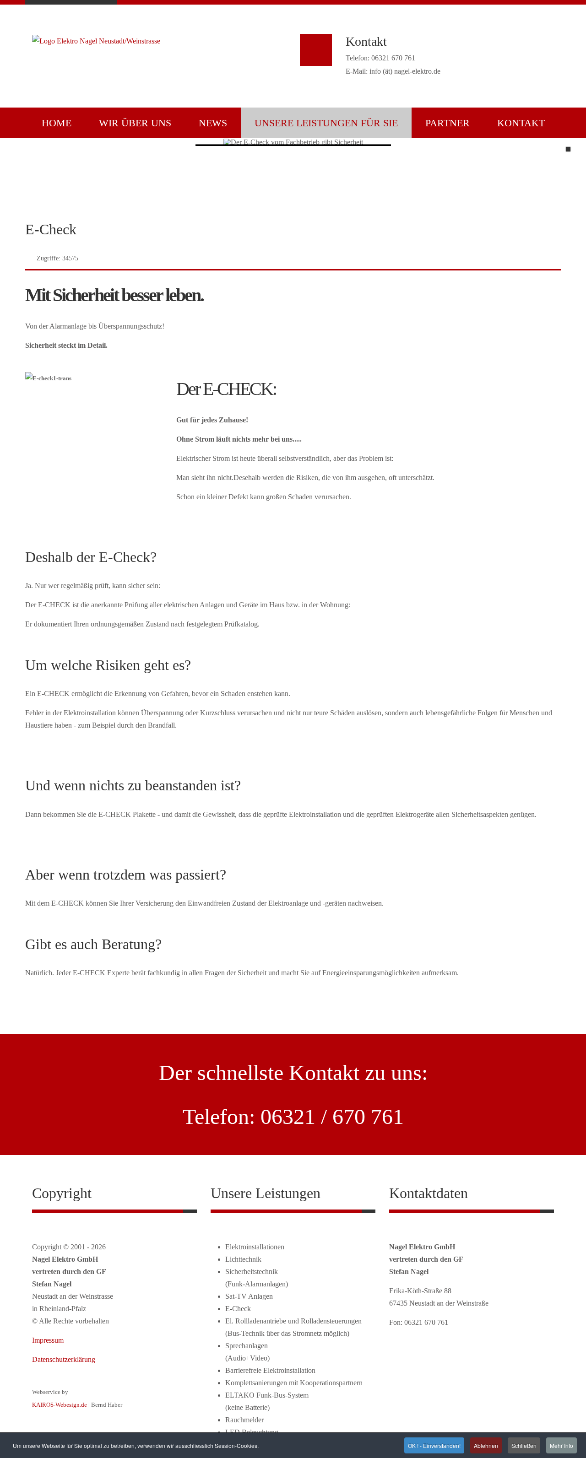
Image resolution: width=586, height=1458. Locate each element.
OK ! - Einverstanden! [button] (434, 1445)
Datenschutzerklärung (63, 1359)
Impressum (48, 1340)
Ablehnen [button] (486, 1445)
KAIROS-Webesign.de (59, 1404)
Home (56, 123)
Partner (447, 123)
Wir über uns (135, 123)
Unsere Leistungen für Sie (326, 123)
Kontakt (521, 123)
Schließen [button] (524, 1445)
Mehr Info (561, 1445)
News (213, 123)
